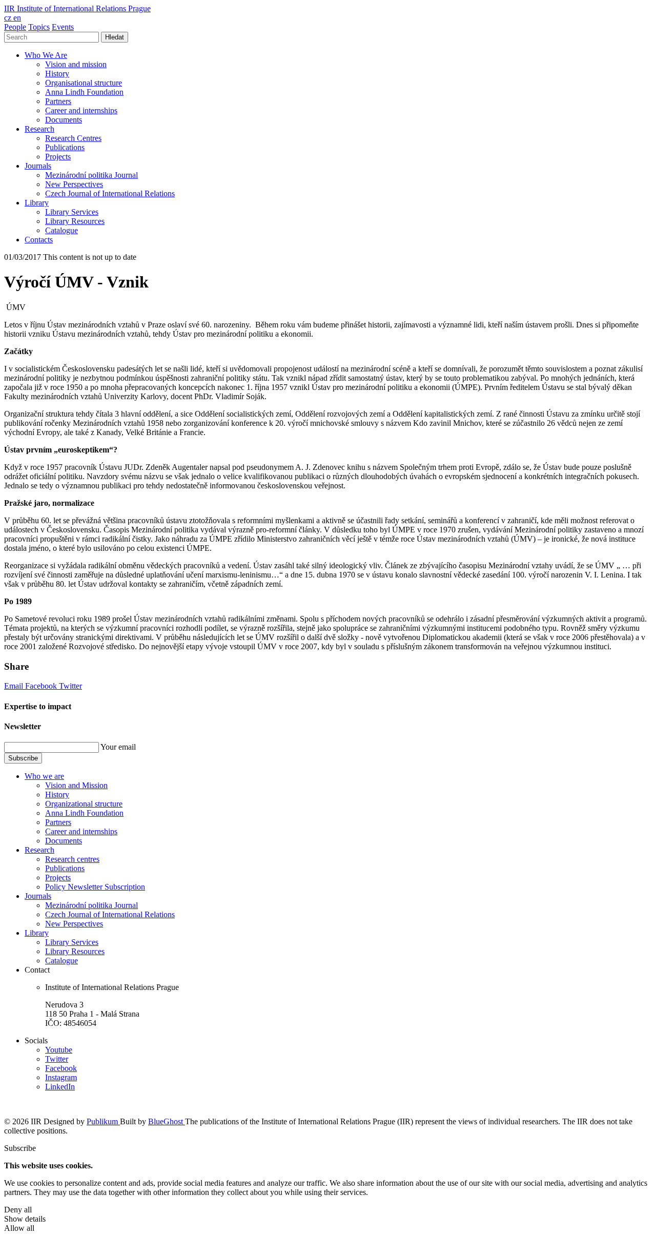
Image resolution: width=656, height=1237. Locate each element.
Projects (58, 156)
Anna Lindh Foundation (84, 92)
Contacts (39, 239)
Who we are (44, 776)
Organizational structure (83, 803)
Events (63, 27)
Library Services (71, 212)
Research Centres (73, 138)
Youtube (58, 1049)
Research (39, 129)
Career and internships (81, 110)
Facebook (42, 686)
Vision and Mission (76, 785)
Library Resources (75, 221)
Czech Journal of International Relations (110, 193)
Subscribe (23, 758)
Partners (58, 101)
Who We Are (46, 55)
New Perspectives (74, 184)
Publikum (103, 1121)
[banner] (77, 8)
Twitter (70, 686)
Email (14, 686)
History (57, 73)
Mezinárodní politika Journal (91, 175)
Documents (63, 119)
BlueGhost (166, 1121)
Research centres (72, 859)
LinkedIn (60, 1086)
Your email (118, 747)
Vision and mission (76, 64)
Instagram (61, 1077)
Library (37, 202)
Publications (65, 147)
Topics (39, 27)
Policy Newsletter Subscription (95, 886)
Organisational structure (83, 82)
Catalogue (61, 230)
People (15, 27)
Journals (38, 165)
